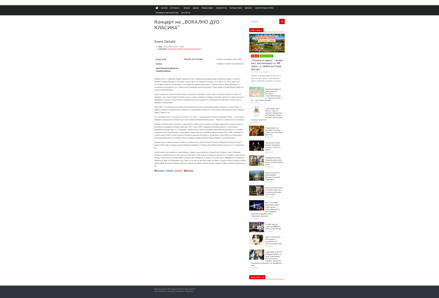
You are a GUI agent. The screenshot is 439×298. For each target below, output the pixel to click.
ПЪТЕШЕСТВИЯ (236, 8)
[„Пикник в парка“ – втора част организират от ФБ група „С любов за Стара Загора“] (267, 35)
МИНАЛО (248, 8)
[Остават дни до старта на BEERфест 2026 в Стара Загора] (256, 223)
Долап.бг (266, 72)
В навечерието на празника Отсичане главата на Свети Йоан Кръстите (274, 131)
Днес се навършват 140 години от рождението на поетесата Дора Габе (273, 240)
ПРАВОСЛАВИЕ (207, 8)
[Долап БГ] (156, 8)
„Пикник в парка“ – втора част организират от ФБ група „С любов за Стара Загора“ (267, 64)
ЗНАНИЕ (186, 8)
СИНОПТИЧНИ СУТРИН (264, 8)
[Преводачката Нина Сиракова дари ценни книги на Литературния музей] (256, 157)
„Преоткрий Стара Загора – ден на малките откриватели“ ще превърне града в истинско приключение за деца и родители (267, 114)
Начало (164, 8)
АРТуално (174, 8)
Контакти (185, 13)
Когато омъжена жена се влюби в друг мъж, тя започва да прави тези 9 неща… (273, 191)
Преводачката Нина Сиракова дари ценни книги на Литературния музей (274, 161)
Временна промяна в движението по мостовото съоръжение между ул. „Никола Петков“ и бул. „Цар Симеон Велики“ (266, 94)
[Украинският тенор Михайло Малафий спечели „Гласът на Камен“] (256, 142)
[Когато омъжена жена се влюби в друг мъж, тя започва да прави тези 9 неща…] (256, 187)
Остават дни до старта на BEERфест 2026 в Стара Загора (273, 226)
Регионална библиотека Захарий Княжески (184, 49)
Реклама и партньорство (167, 13)
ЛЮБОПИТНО (221, 8)
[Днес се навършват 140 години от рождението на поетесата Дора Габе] (256, 236)
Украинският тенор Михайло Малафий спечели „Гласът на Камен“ (272, 146)
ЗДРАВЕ (196, 8)
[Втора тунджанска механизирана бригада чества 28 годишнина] (256, 172)
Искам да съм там (266, 56)
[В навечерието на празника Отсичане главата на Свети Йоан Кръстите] (256, 127)
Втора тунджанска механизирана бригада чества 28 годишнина (272, 176)
